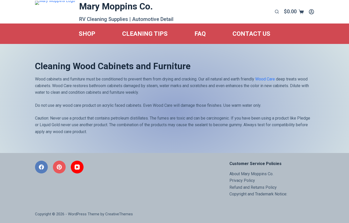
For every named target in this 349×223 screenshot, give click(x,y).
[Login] (311, 11)
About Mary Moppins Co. (251, 173)
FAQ (200, 33)
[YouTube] (77, 167)
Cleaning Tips (145, 33)
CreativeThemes (119, 214)
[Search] (277, 12)
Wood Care (265, 79)
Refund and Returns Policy (253, 187)
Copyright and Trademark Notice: (258, 194)
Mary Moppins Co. (116, 6)
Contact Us (251, 33)
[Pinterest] (59, 167)
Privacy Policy (242, 180)
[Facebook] (41, 167)
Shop (87, 33)
